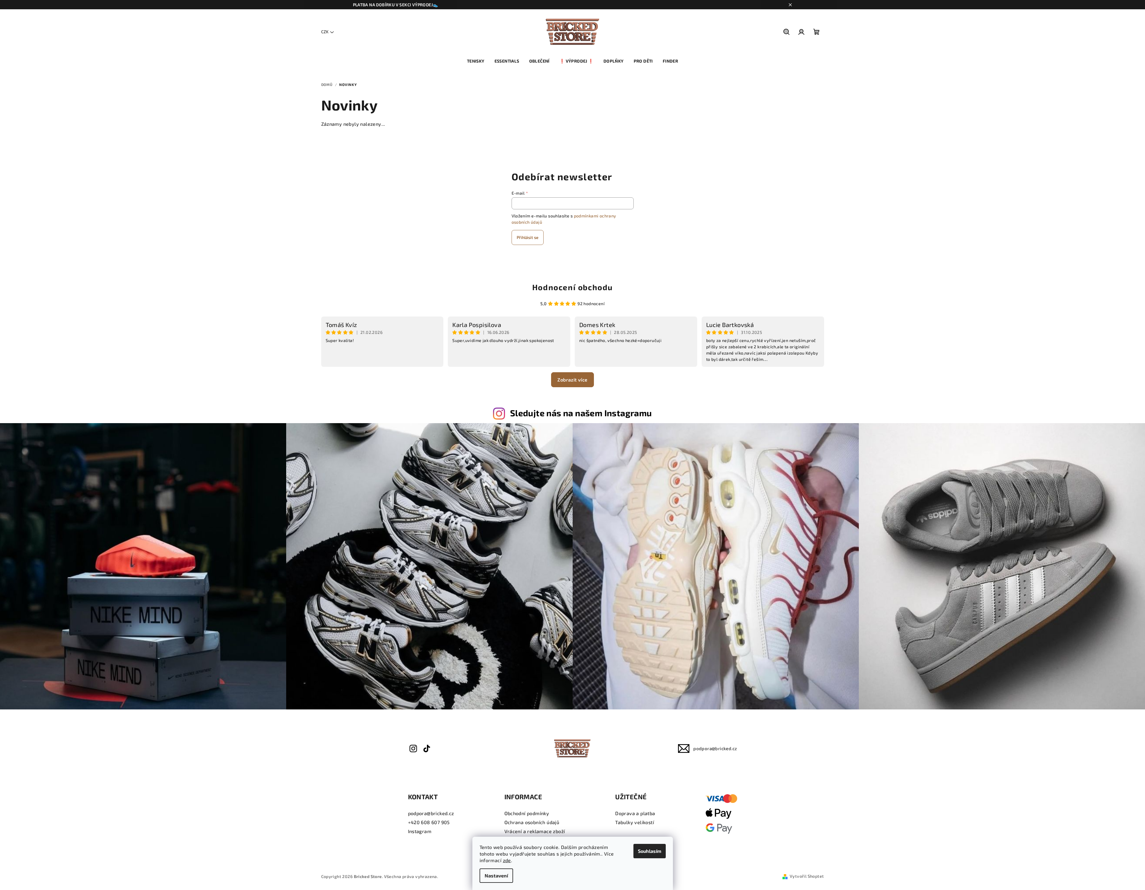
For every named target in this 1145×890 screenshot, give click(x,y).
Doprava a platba (635, 813)
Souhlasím (649, 851)
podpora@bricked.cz (715, 748)
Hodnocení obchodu (572, 287)
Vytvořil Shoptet (807, 876)
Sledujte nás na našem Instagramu (581, 413)
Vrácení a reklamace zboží (534, 831)
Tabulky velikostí (634, 822)
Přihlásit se (528, 237)
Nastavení (496, 875)
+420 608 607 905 (429, 822)
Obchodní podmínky (526, 813)
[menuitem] (475, 61)
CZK (324, 31)
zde (507, 860)
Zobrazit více (572, 379)
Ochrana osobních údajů (531, 822)
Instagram (420, 831)
